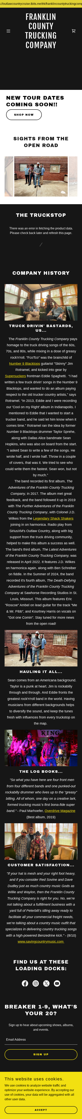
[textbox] (41, 1040)
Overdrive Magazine (60, 811)
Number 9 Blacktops (24, 364)
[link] (41, 47)
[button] (10, 31)
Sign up (41, 1054)
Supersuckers (15, 376)
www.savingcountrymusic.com (41, 941)
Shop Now (24, 114)
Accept (41, 1109)
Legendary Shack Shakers (53, 518)
